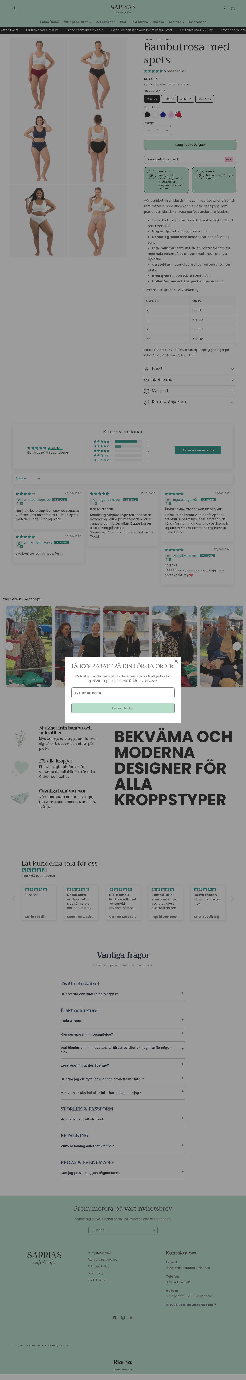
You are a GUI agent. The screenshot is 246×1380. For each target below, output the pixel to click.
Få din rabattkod (123, 708)
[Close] (176, 661)
